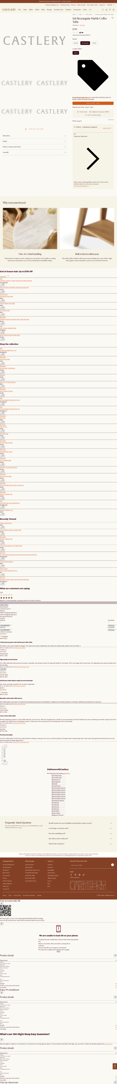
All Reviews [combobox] (111, 625)
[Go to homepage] (9, 9)
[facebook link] (71, 874)
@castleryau (66, 773)
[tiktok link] (83, 874)
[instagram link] (79, 874)
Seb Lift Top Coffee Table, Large (21, 667)
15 (4, 760)
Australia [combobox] (109, 5)
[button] (110, 9)
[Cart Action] (0, 285)
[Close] (1, 903)
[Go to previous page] (5, 746)
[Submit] (112, 864)
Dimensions (4, 960)
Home (74, 14)
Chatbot (20, 827)
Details (2, 984)
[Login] (106, 10)
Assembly (3, 987)
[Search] (103, 9)
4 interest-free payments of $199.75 (81, 35)
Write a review (4, 605)
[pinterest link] (75, 874)
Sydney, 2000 (106, 128)
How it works (108, 1044)
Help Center (26, 825)
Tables (80, 14)
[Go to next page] (5, 763)
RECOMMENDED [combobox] (5, 625)
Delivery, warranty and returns (9, 986)
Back (58, 951)
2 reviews (82, 25)
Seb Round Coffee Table (19, 648)
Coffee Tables (88, 14)
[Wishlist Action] (3, 285)
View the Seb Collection (81, 186)
